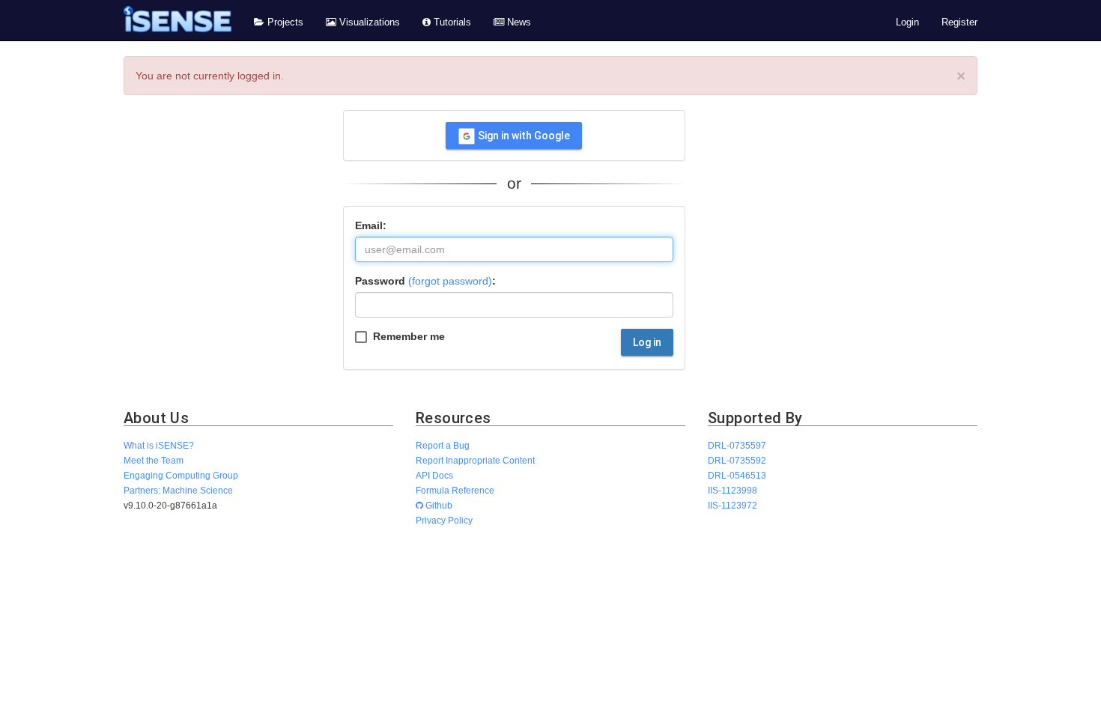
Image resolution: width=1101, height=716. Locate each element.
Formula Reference (455, 490)
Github (437, 505)
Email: (370, 225)
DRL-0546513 (737, 475)
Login (907, 22)
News (517, 22)
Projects (283, 22)
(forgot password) (450, 281)
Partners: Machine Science (178, 490)
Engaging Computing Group (181, 475)
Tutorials (451, 22)
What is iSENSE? (159, 445)
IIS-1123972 (732, 505)
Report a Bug (443, 445)
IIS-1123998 (732, 490)
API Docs (434, 475)
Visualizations (368, 22)
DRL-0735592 (737, 460)
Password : (425, 281)
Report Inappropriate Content (475, 460)
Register (959, 22)
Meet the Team (154, 460)
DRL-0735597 (737, 445)
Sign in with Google (523, 136)
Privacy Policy (444, 520)
